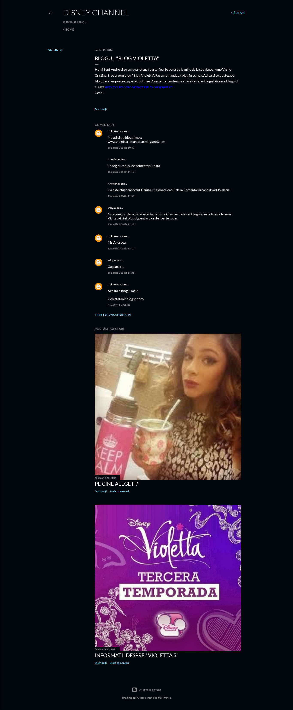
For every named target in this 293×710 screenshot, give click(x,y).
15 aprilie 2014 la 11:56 (121, 196)
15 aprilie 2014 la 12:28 (121, 224)
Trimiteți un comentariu (113, 314)
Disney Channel (96, 12)
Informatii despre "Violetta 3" (137, 655)
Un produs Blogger (150, 689)
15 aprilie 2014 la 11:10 (121, 171)
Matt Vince (164, 697)
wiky (110, 207)
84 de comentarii (119, 662)
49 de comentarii (119, 491)
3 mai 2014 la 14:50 (119, 305)
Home (69, 29)
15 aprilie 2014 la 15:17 (121, 248)
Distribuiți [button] (55, 50)
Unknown (113, 131)
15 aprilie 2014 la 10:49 (121, 147)
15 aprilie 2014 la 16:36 (121, 272)
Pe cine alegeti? (116, 483)
